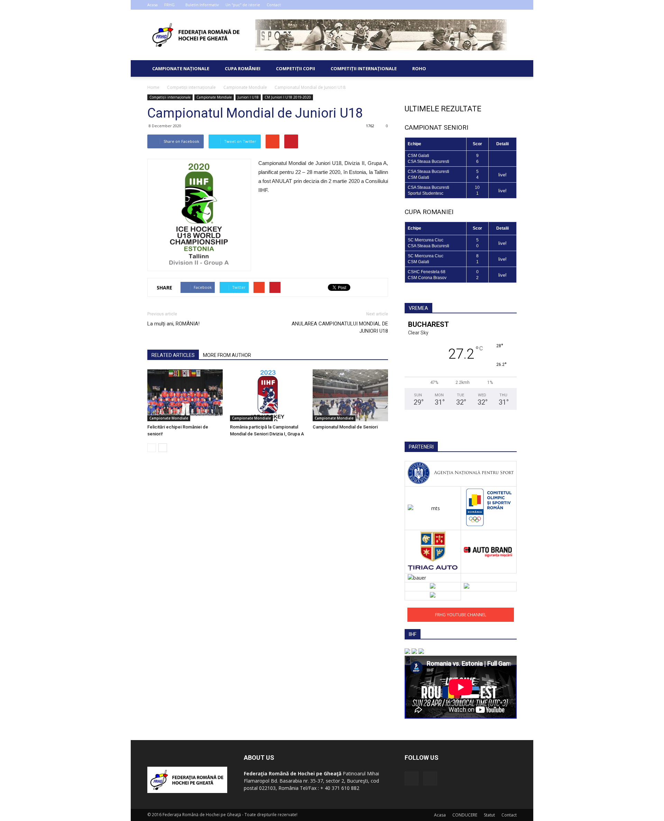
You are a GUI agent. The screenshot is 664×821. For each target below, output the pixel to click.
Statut (489, 815)
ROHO (419, 68)
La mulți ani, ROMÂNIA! (173, 324)
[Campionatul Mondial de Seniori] (350, 395)
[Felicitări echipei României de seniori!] (185, 395)
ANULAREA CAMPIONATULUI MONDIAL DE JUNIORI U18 (340, 327)
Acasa (152, 4)
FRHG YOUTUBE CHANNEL (460, 615)
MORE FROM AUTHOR (227, 355)
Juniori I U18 (248, 97)
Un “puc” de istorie (242, 4)
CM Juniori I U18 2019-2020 (288, 97)
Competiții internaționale (364, 68)
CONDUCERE (464, 815)
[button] (508, 68)
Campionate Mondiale (214, 97)
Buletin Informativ (202, 4)
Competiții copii (295, 68)
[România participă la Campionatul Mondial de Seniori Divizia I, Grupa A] (267, 395)
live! (502, 174)
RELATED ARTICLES (173, 355)
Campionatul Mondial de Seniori (345, 427)
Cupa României (242, 68)
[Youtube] (511, 5)
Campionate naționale (180, 68)
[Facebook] (500, 5)
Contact (274, 4)
